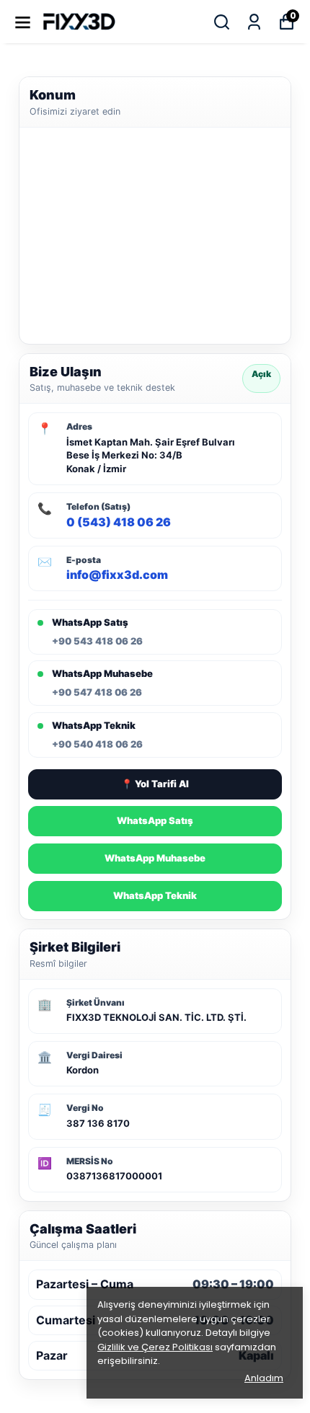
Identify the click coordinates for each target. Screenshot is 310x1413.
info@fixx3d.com (117, 575)
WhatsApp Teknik (155, 895)
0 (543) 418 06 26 (118, 522)
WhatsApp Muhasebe (155, 858)
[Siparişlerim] (254, 22)
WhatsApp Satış (155, 820)
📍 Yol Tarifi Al (155, 783)
